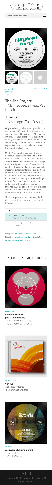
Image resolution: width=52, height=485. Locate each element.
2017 (7, 94)
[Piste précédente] (14, 209)
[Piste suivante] (14, 212)
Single (35, 234)
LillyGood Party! (11, 89)
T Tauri (27, 240)
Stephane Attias (18, 240)
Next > (44, 88)
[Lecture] (10, 211)
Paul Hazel (28, 237)
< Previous (36, 88)
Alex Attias (19, 237)
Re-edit (35, 237)
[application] (26, 210)
